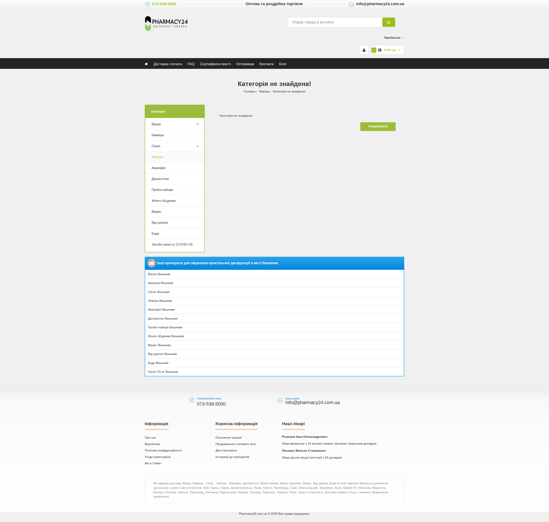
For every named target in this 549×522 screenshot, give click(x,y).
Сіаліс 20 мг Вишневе (163, 371)
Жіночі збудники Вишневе (166, 336)
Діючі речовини (226, 450)
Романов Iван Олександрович (304, 436)
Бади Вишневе (158, 363)
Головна (249, 91)
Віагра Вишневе (159, 274)
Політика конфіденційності (163, 450)
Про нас (150, 437)
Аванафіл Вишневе (161, 309)
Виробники (152, 444)
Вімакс (156, 211)
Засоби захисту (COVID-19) (172, 244)
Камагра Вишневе (160, 283)
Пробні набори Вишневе (165, 327)
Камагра (158, 135)
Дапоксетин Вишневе (163, 318)
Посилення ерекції (229, 437)
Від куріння (160, 222)
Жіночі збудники (164, 200)
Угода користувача (158, 457)
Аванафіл (159, 168)
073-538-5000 (164, 4)
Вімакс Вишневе (159, 345)
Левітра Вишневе (160, 300)
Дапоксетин (160, 179)
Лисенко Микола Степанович (304, 450)
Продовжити (378, 126)
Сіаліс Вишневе (159, 292)
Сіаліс (156, 146)
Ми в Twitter (153, 463)
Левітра (264, 91)
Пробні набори (162, 190)
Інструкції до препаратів (232, 457)
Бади (155, 233)
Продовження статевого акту (236, 444)
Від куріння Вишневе (162, 354)
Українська (392, 37)
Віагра (156, 124)
